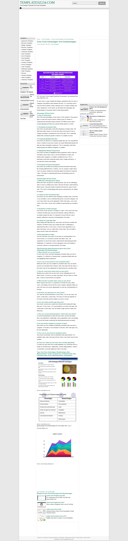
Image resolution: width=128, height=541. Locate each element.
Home (38, 39)
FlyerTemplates (26, 58)
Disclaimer (62, 537)
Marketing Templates (27, 69)
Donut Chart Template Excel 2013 (55, 502)
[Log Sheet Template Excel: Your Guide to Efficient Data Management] (25, 114)
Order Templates (26, 71)
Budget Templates (26, 45)
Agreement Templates (27, 41)
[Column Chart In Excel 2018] (41, 513)
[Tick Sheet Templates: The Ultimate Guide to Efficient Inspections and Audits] (25, 87)
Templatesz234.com (37, 2)
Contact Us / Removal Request (50, 537)
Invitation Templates (27, 62)
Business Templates (27, 47)
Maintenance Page (70, 537)
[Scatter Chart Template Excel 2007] (41, 499)
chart (46, 491)
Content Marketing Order (96, 124)
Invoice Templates (26, 64)
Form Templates (26, 60)
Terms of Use (87, 537)
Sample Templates (27, 75)
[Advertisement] (64, 23)
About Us (39, 537)
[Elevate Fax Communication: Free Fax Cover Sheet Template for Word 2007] (25, 97)
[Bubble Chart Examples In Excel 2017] (41, 520)
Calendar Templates (27, 49)
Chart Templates (46, 39)
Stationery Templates (27, 79)
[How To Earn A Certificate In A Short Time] (84, 121)
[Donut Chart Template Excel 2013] (41, 506)
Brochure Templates (27, 43)
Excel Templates (26, 56)
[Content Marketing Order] (84, 125)
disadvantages (51, 491)
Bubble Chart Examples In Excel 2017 (56, 516)
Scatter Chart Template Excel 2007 (55, 495)
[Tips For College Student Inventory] (84, 135)
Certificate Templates (27, 51)
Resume (24, 73)
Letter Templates (26, 66)
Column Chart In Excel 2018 (53, 509)
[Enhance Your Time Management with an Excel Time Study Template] (84, 110)
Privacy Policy (79, 537)
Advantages (42, 491)
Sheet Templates (26, 77)
